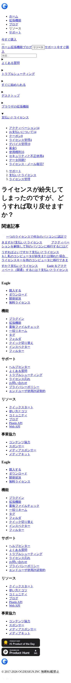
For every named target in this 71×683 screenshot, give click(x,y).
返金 (13, 148)
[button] (35, 56)
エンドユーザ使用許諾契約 (27, 391)
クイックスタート (21, 407)
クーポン (16, 136)
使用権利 (16, 152)
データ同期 (17, 160)
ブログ (13, 419)
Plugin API (15, 423)
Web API (14, 426)
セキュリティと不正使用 (26, 156)
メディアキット (19, 454)
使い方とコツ (18, 411)
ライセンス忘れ (19, 379)
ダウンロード (18, 294)
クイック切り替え (21, 342)
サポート (15, 171)
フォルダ (15, 338)
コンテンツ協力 (19, 442)
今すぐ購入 (9, 39)
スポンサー (16, 446)
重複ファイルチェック (24, 326)
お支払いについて (22, 132)
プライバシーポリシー (24, 387)
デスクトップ (11, 95)
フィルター (16, 350)
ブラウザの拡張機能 (15, 106)
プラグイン (16, 318)
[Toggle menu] (3, 44)
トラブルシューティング (18, 73)
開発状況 (15, 298)
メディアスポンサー (22, 450)
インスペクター (19, 346)
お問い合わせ (18, 383)
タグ (12, 334)
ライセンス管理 (20, 140)
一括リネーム (18, 330)
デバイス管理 (19, 144)
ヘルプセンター (19, 367)
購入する (15, 290)
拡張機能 (15, 322)
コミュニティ (18, 415)
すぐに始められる (14, 84)
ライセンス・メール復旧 (26, 164)
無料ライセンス (19, 302)
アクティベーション (24, 128)
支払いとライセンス (15, 117)
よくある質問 (11, 63)
